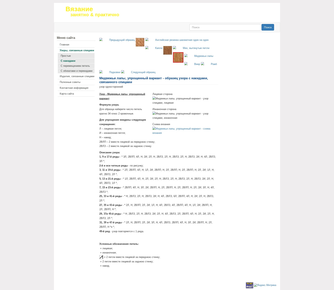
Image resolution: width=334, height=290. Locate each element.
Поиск (268, 27)
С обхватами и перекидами (76, 70)
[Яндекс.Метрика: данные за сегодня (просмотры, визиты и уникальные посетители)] (265, 285)
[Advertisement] (251, 60)
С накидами (68, 60)
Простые (66, 55)
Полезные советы (70, 82)
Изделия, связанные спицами (77, 76)
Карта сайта (67, 93)
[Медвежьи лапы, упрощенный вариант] (185, 131)
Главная (64, 44)
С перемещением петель (75, 65)
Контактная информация (74, 87)
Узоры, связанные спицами (77, 50)
